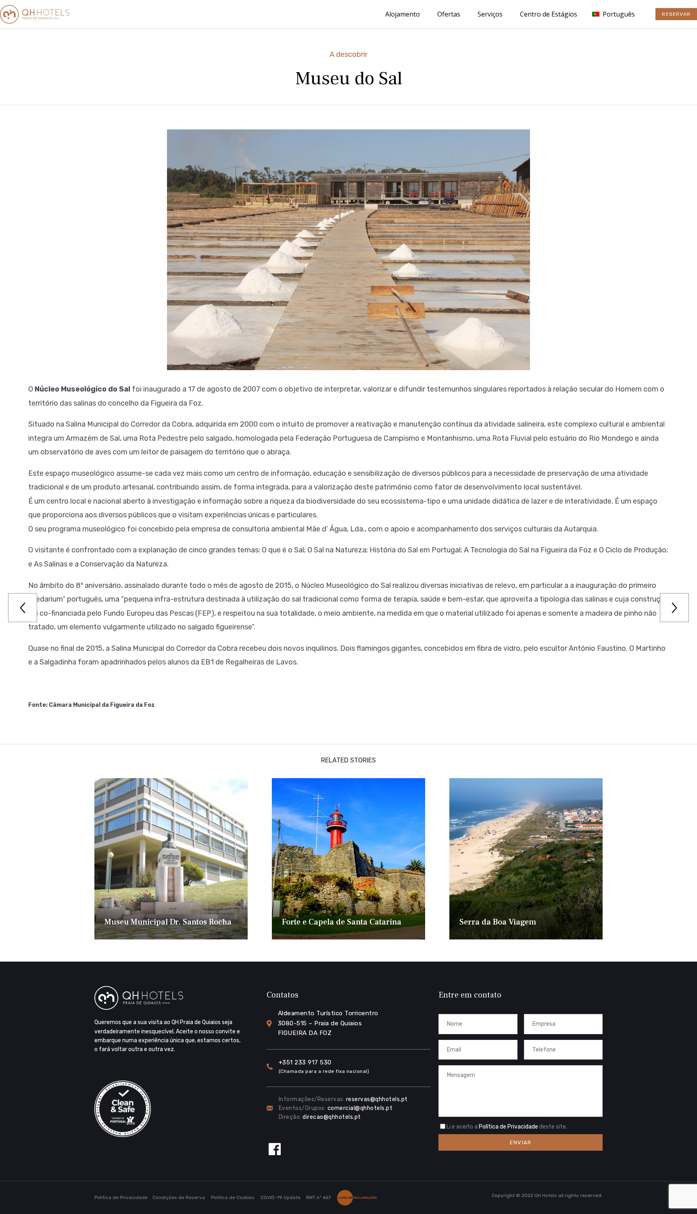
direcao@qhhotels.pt (332, 1117)
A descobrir (348, 54)
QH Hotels (545, 1195)
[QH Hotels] (34, 14)
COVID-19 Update (281, 1197)
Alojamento (402, 14)
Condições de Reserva (178, 1197)
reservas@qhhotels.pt (377, 1099)
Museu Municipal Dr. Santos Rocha (168, 922)
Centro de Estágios (548, 14)
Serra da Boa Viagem (497, 922)
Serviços (490, 14)
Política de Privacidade (508, 1126)
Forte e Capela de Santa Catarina (341, 922)
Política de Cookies (233, 1197)
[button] (676, 14)
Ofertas (448, 14)
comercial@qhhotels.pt (360, 1108)
